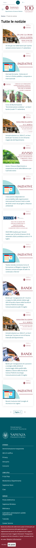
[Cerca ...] (18, 3)
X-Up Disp (6, 476)
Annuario (5, 462)
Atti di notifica (7, 453)
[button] (23, 3)
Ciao (4, 489)
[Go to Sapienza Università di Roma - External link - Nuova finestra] (13, 8)
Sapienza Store (7, 485)
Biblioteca (6, 508)
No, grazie (11, 544)
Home (3, 16)
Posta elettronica (8, 500)
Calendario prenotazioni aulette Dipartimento (14, 514)
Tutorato (5, 519)
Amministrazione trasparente (13, 449)
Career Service (7, 523)
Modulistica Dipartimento (11, 481)
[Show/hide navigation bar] (3, 9)
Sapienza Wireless (9, 504)
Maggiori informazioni (14, 539)
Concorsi (5, 466)
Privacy (5, 457)
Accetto (4, 545)
